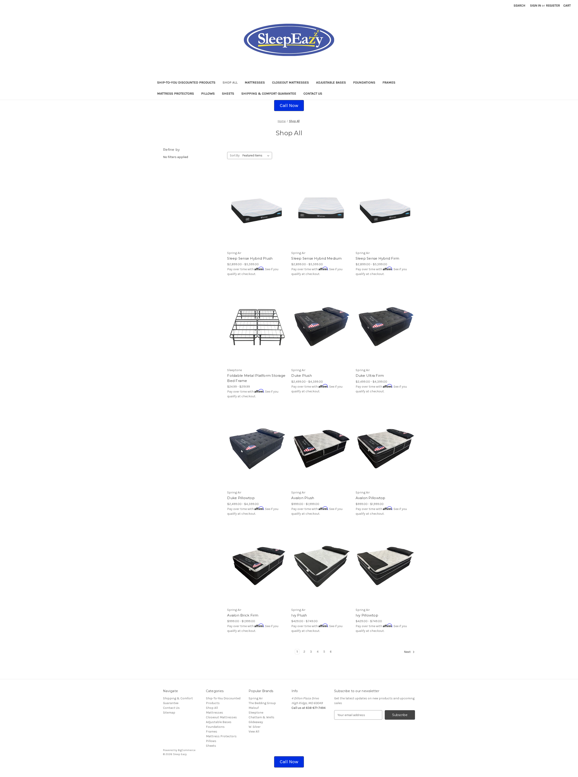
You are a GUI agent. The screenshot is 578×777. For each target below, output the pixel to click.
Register (553, 5)
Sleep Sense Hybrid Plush (250, 258)
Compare (255, 209)
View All (254, 731)
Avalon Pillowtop (370, 498)
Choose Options (257, 217)
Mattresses (255, 82)
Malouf (254, 708)
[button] (289, 105)
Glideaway (256, 722)
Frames (388, 82)
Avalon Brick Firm (242, 615)
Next (407, 652)
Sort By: (235, 155)
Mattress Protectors (175, 93)
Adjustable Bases (331, 82)
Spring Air (256, 698)
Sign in (535, 5)
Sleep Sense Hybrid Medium (316, 258)
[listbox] (257, 155)
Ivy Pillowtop (367, 615)
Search (519, 5)
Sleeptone (256, 712)
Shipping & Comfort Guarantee (268, 93)
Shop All (230, 82)
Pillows (208, 93)
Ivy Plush (299, 615)
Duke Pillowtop (241, 498)
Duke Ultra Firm (370, 375)
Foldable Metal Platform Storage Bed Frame (256, 378)
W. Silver (255, 727)
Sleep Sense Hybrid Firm (377, 258)
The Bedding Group (262, 703)
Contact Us (312, 93)
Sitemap (169, 712)
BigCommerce (187, 750)
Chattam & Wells (261, 717)
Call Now (289, 105)
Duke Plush (301, 375)
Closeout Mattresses (290, 82)
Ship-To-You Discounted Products (186, 82)
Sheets (228, 93)
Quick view (253, 201)
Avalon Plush (302, 498)
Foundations (364, 82)
